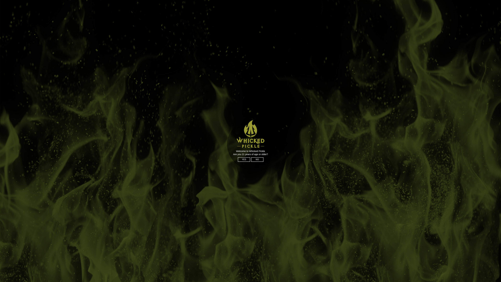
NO (257, 159)
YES (244, 159)
